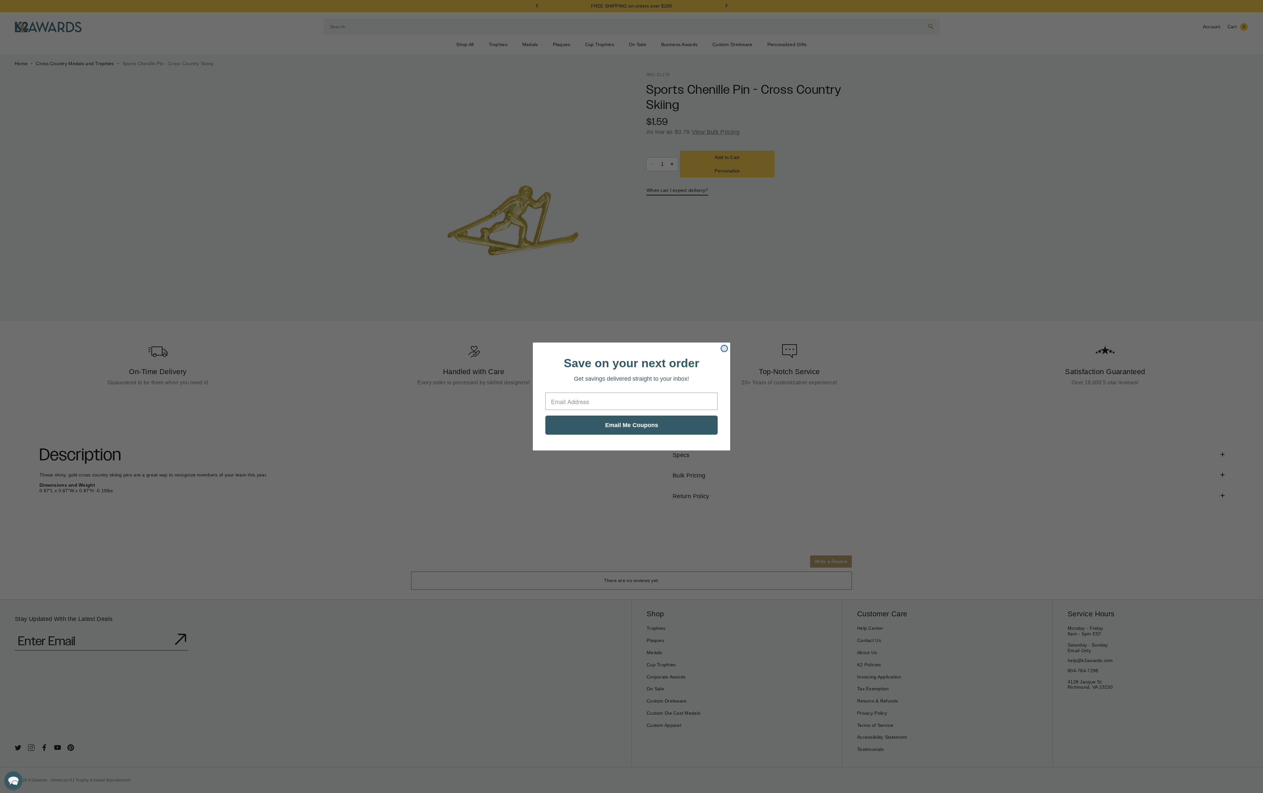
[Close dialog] (724, 348)
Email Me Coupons (631, 425)
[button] (13, 780)
